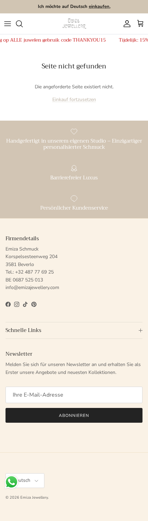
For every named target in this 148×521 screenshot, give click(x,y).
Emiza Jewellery (34, 497)
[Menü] (7, 23)
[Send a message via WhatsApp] (11, 482)
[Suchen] (22, 23)
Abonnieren (74, 415)
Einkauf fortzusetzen (74, 99)
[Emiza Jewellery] (74, 24)
